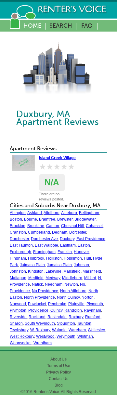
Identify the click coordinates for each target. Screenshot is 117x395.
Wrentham (42, 343)
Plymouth (94, 304)
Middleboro (72, 278)
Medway (53, 278)
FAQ (87, 26)
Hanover (81, 252)
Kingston (36, 271)
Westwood (45, 336)
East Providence (90, 239)
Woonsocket (21, 343)
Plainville (76, 304)
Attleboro (69, 213)
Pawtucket (37, 304)
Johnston (18, 271)
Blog (59, 385)
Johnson (81, 265)
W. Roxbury (40, 330)
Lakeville (53, 271)
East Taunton (21, 245)
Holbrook (36, 258)
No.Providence (45, 291)
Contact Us (58, 378)
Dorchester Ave (44, 239)
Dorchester (19, 239)
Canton (52, 226)
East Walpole (46, 245)
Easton (84, 245)
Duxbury (67, 239)
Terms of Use (58, 365)
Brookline (35, 226)
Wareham (77, 330)
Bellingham (89, 213)
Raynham (92, 310)
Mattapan (18, 278)
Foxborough (20, 252)
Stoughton (66, 323)
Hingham (18, 258)
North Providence (39, 297)
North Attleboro (73, 291)
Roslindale (57, 317)
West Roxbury (22, 336)
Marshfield (92, 271)
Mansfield (72, 271)
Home (32, 26)
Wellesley (96, 330)
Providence (38, 310)
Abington (18, 213)
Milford (90, 278)
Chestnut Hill (72, 226)
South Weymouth (40, 323)
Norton (88, 297)
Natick (37, 284)
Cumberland (39, 232)
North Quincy (68, 297)
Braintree (47, 219)
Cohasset (94, 226)
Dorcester (77, 232)
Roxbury (76, 317)
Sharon (16, 323)
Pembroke (57, 304)
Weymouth (66, 336)
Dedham (59, 232)
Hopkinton (73, 258)
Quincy (56, 310)
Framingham (44, 252)
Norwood (18, 304)
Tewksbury (19, 330)
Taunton (84, 323)
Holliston (54, 258)
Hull (87, 258)
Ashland (34, 213)
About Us (58, 359)
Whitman (85, 336)
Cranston (18, 232)
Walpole (59, 330)
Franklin (65, 252)
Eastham (68, 245)
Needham (53, 284)
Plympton (18, 310)
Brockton (17, 226)
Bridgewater (85, 219)
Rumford (92, 317)
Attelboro (51, 213)
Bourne (30, 219)
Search (60, 26)
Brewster (64, 219)
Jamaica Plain (59, 265)
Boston (16, 219)
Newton (71, 284)
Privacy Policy (58, 372)
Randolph (73, 310)
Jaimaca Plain (32, 265)
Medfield (36, 278)
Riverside (18, 317)
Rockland (37, 317)
